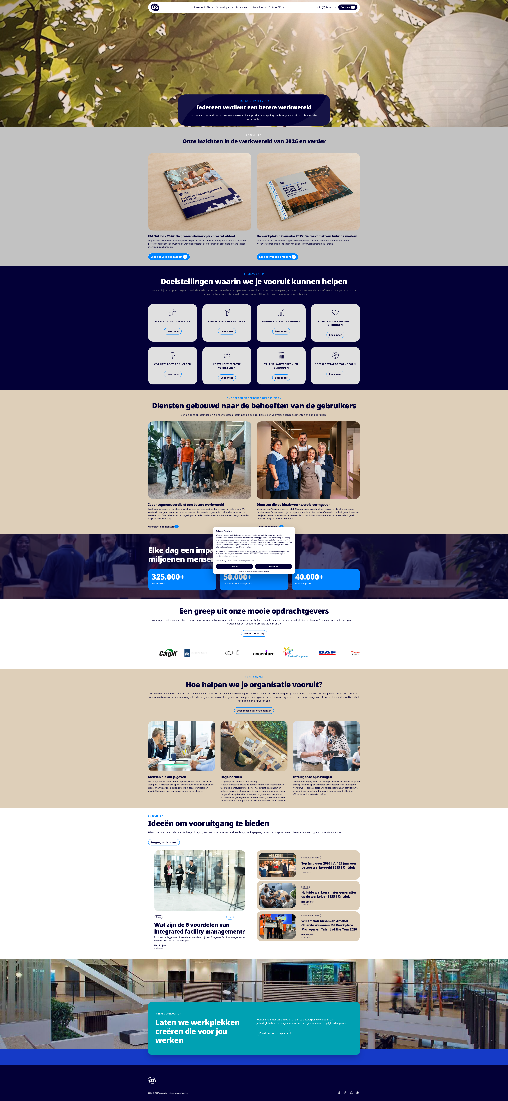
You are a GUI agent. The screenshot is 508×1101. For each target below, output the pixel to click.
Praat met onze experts (273, 1033)
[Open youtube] (358, 1093)
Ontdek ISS (275, 7)
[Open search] (318, 7)
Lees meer (172, 331)
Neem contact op (254, 633)
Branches (257, 7)
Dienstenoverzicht (268, 526)
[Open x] (346, 1093)
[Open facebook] (340, 1093)
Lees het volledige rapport (166, 256)
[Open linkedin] (352, 1093)
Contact (345, 7)
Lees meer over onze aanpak (254, 710)
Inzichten (241, 7)
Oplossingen (223, 7)
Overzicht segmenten (161, 526)
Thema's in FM (202, 7)
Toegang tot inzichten (164, 842)
